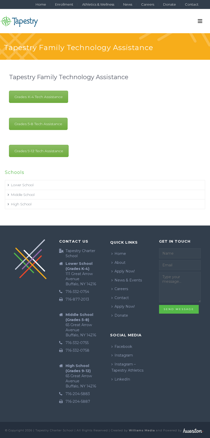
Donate (121, 315)
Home (120, 253)
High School (21, 204)
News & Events (128, 280)
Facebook (123, 346)
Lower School (22, 185)
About (119, 262)
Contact (121, 297)
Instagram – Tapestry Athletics (127, 367)
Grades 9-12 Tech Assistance (38, 151)
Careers (121, 289)
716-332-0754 (77, 291)
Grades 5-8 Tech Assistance (38, 124)
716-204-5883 (78, 394)
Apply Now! (124, 271)
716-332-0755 (77, 342)
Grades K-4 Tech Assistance (38, 96)
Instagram (123, 355)
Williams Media (142, 430)
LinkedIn (122, 379)
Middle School (23, 194)
